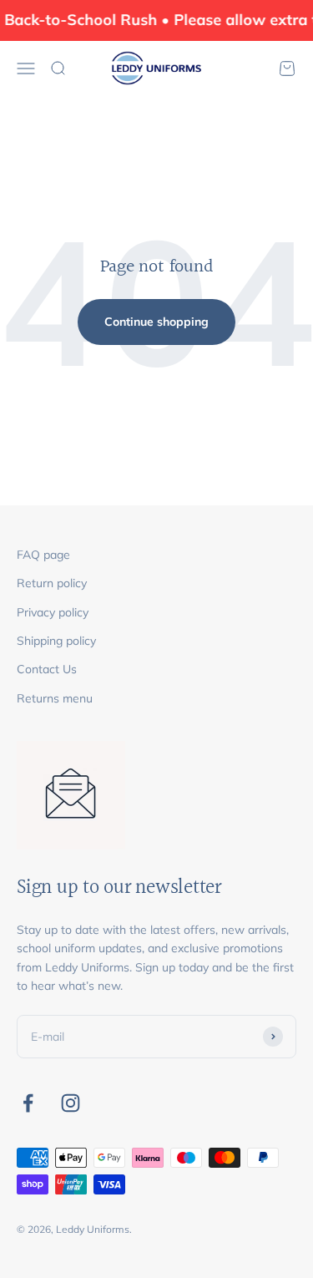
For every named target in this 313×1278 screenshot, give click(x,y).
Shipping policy (56, 640)
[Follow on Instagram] (70, 1103)
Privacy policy (52, 612)
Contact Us (47, 669)
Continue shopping (156, 321)
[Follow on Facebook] (28, 1103)
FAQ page (43, 554)
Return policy (52, 583)
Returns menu (55, 698)
